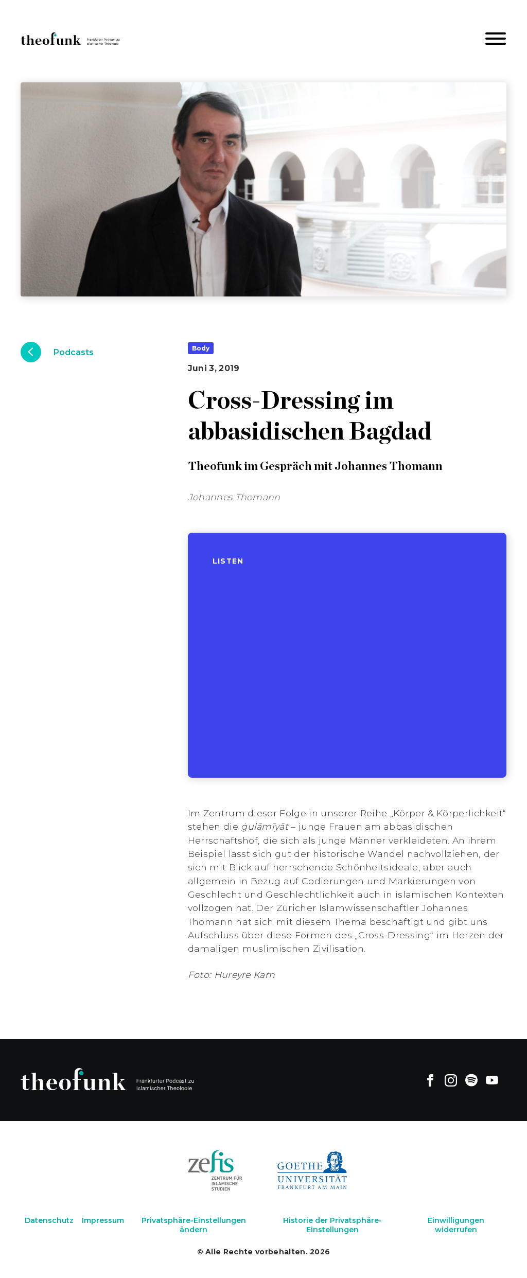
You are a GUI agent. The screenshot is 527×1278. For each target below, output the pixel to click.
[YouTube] (492, 1080)
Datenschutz (49, 1220)
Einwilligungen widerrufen (456, 1225)
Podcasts (74, 352)
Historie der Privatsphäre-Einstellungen (332, 1225)
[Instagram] (451, 1080)
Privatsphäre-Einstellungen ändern (194, 1225)
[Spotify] (471, 1080)
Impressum (103, 1220)
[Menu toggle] (496, 38)
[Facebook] (430, 1080)
